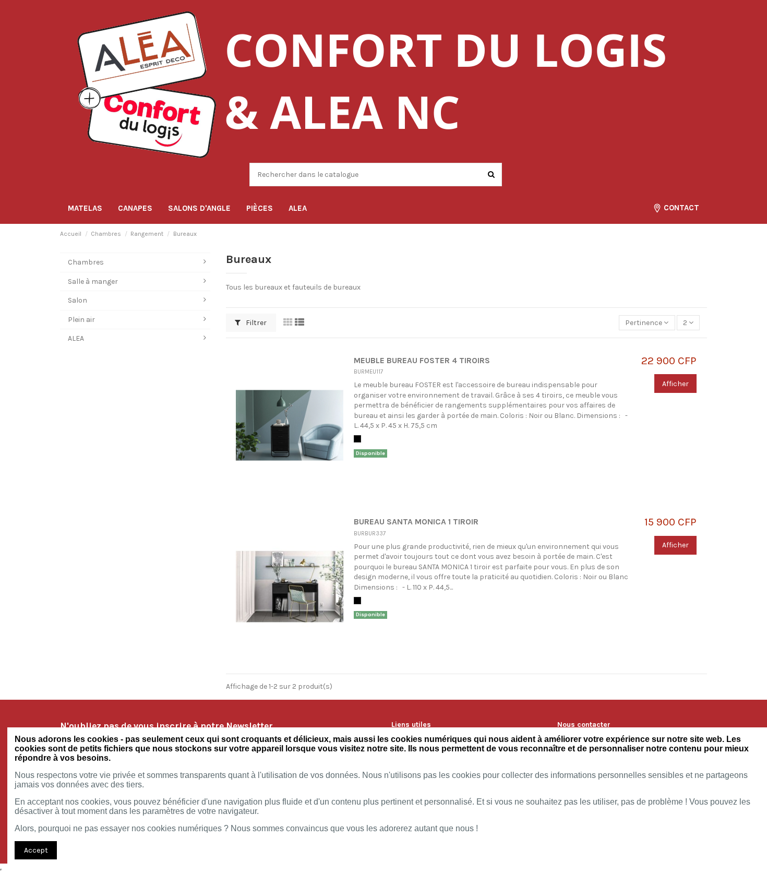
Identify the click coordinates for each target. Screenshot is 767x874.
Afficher (675, 383)
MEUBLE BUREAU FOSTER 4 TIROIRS (422, 360)
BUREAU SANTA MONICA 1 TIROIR (416, 521)
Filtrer (255, 322)
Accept (36, 850)
